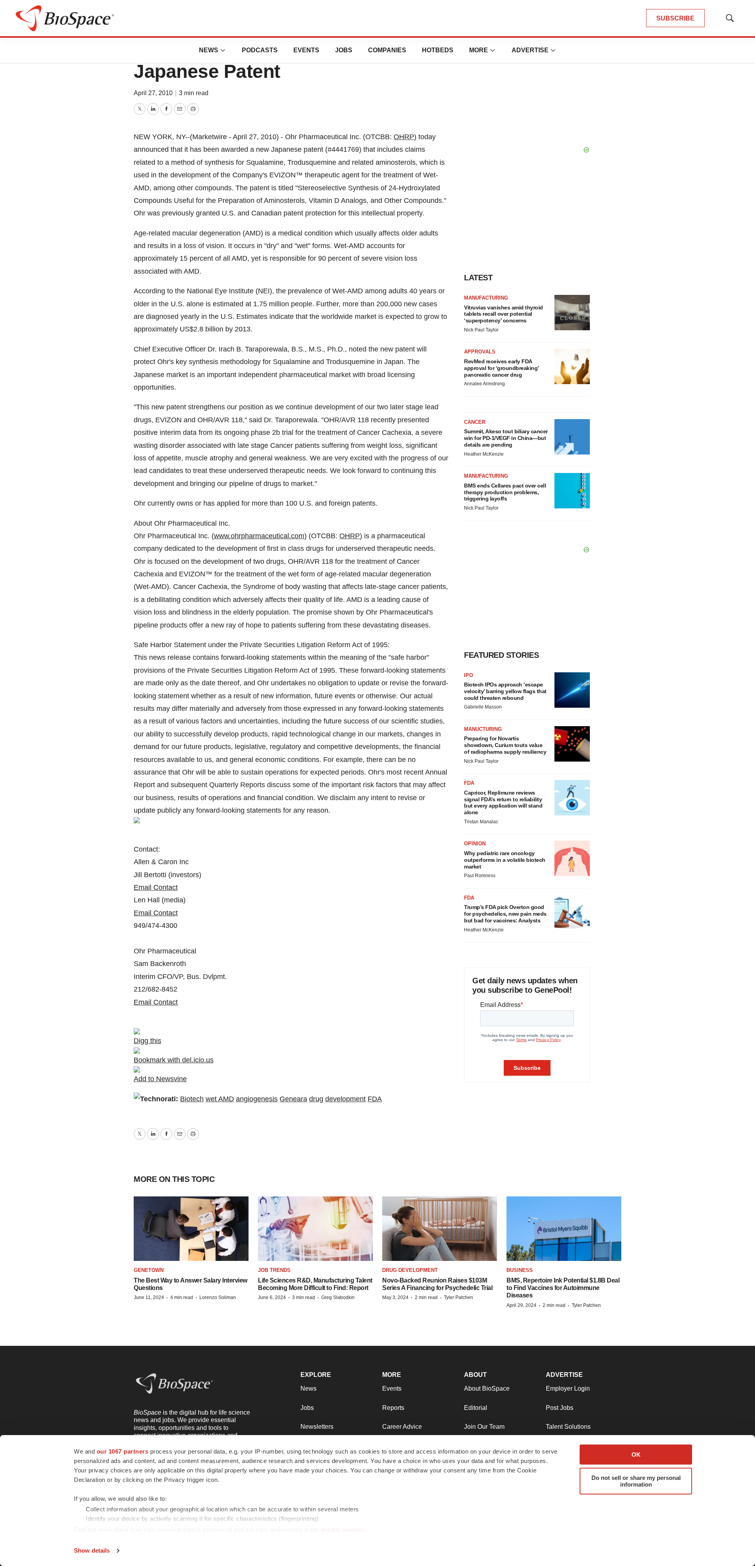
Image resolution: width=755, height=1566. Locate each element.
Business (519, 1270)
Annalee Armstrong (484, 383)
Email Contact (156, 887)
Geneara (293, 1099)
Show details (92, 1550)
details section (342, 1529)
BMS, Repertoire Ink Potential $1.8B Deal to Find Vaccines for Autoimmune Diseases (562, 1288)
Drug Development (410, 1270)
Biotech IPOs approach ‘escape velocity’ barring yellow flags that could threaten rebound (505, 691)
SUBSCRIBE (675, 18)
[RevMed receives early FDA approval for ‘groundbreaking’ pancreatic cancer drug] (572, 366)
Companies (387, 50)
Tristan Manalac (481, 821)
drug (316, 1099)
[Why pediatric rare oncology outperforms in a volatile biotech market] (572, 858)
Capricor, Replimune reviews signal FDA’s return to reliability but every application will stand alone (503, 802)
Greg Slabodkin (338, 1297)
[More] (223, 50)
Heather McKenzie (484, 454)
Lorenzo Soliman (217, 1297)
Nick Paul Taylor (481, 330)
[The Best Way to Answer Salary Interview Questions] (191, 1228)
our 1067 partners (123, 1451)
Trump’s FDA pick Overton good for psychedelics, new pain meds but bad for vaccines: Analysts (505, 914)
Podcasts (260, 50)
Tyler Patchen (458, 1297)
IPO (468, 675)
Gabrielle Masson (483, 707)
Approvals (479, 352)
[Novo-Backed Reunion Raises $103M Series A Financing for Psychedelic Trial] (439, 1228)
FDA (375, 1099)
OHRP (404, 137)
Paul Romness (479, 875)
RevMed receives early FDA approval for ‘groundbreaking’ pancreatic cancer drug (501, 368)
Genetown (149, 1270)
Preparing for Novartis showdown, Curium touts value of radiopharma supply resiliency (505, 745)
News (208, 50)
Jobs (343, 50)
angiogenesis (257, 1099)
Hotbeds (437, 50)
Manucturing (483, 729)
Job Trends (274, 1270)
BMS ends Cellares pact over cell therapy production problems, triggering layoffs (505, 492)
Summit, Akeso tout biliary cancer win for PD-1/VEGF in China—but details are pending (506, 438)
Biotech (192, 1099)
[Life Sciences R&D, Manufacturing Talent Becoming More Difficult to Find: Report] (315, 1228)
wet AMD (220, 1099)
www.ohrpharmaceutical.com (259, 536)
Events (306, 50)
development (345, 1099)
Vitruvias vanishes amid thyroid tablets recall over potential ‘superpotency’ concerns (503, 314)
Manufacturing (486, 298)
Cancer (474, 422)
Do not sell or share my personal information (636, 1481)
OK (636, 1454)
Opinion (475, 843)
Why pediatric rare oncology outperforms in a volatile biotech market (504, 860)
